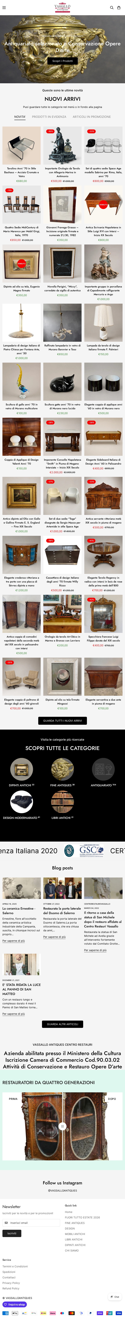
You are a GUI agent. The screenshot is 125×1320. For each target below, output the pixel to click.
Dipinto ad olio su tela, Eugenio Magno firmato (22, 288)
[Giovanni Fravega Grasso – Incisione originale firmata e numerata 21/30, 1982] (62, 205)
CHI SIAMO (72, 1250)
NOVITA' (20, 116)
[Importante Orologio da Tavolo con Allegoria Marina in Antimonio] (62, 146)
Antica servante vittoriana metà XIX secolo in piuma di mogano (103, 520)
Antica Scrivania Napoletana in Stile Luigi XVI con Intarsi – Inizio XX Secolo (103, 231)
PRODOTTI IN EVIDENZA (49, 116)
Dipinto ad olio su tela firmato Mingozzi (62, 701)
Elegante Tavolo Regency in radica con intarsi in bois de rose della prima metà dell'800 (103, 581)
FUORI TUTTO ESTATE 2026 (82, 1217)
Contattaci (8, 1277)
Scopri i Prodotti (62, 61)
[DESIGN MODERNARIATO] (21, 802)
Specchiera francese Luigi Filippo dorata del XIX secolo (103, 638)
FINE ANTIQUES (62, 785)
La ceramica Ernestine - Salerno (18, 910)
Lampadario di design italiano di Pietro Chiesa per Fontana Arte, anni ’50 (21, 349)
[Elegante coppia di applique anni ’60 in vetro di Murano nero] (103, 382)
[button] (119, 7)
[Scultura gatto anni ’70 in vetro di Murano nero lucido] (62, 382)
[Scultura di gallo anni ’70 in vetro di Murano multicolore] (21, 382)
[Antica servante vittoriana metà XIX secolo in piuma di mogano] (103, 496)
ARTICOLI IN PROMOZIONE (92, 116)
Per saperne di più (13, 940)
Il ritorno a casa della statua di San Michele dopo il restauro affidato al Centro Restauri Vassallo (103, 919)
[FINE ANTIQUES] (62, 769)
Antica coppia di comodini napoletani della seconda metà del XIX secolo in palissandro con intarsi (21, 642)
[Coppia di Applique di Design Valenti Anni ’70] (21, 437)
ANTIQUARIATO (103, 785)
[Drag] (62, 1126)
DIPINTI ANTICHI (21, 785)
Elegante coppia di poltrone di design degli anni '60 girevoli (21, 701)
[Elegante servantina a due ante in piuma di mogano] (103, 677)
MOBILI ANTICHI (75, 1234)
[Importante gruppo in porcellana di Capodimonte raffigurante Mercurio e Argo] (103, 263)
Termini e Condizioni (15, 1266)
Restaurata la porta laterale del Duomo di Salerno (62, 910)
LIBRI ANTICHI (62, 818)
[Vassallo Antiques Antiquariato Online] (62, 7)
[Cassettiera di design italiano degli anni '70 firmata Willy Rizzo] (62, 555)
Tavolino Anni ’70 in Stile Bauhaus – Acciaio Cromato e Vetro (21, 172)
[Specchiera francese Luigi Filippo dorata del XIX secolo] (103, 614)
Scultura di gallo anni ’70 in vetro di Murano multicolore (22, 406)
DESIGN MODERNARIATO (21, 818)
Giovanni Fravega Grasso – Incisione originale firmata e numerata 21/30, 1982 (62, 231)
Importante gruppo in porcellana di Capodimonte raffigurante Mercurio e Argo (103, 290)
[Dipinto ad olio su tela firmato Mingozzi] (62, 677)
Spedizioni (8, 1271)
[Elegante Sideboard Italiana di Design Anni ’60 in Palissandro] (103, 437)
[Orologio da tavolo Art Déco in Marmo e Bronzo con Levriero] (62, 614)
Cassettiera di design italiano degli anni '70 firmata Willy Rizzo (62, 581)
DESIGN (70, 1228)
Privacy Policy (11, 1283)
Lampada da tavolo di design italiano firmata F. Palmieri (103, 347)
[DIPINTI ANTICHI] (21, 769)
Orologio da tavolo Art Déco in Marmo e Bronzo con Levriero (62, 638)
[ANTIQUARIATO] (103, 769)
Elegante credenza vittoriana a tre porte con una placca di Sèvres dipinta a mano (21, 581)
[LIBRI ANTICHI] (62, 802)
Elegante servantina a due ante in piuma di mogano (103, 701)
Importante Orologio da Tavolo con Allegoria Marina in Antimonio (62, 172)
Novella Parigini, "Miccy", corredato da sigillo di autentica (62, 288)
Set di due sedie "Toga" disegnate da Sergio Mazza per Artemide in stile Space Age (62, 522)
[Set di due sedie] (62, 496)
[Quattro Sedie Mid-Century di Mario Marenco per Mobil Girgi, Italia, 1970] (21, 205)
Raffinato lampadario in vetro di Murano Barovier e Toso (62, 347)
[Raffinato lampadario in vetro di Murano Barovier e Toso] (62, 323)
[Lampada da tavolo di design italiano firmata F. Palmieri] (103, 323)
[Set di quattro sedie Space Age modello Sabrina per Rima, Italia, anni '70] (103, 146)
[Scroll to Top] (118, 1302)
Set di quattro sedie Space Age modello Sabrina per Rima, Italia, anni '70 (103, 172)
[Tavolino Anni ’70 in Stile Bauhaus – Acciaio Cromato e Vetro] (21, 146)
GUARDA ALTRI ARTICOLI (62, 1024)
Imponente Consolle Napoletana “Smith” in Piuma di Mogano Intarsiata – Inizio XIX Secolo (62, 463)
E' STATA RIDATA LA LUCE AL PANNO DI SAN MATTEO (21, 989)
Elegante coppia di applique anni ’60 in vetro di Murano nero (103, 406)
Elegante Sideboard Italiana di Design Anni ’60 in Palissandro (103, 461)
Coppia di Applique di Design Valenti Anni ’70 (22, 461)
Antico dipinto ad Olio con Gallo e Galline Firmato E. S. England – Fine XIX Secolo (21, 522)
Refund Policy (10, 1288)
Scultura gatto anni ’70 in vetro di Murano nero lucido (62, 406)
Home (68, 1212)
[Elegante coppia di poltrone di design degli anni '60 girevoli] (21, 677)
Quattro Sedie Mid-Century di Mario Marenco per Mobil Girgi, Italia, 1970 (21, 231)
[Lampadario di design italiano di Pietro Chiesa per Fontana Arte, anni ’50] (21, 323)
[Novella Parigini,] (62, 263)
